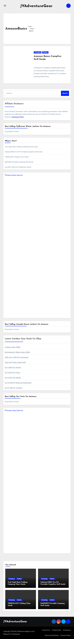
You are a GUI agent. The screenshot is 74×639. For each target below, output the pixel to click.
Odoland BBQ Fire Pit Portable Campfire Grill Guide (23, 152)
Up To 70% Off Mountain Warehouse (18, 383)
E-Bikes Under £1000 (13, 347)
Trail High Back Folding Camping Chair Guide (21, 147)
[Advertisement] (52, 28)
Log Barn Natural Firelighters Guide (18, 167)
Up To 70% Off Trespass (13, 388)
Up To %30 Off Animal (13, 367)
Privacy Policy (66, 635)
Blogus (5, 634)
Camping (37, 52)
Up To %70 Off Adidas (13, 378)
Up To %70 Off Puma (12, 372)
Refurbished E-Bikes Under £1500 (17, 352)
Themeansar (15, 634)
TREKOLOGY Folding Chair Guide (17, 157)
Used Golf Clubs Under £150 (15, 362)
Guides (45, 52)
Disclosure (67, 630)
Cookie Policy (56, 630)
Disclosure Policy (18, 117)
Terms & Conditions (52, 635)
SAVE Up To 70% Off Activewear (17, 357)
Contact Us (46, 630)
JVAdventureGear (36, 6)
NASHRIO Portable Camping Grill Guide (19, 162)
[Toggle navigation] (4, 6)
